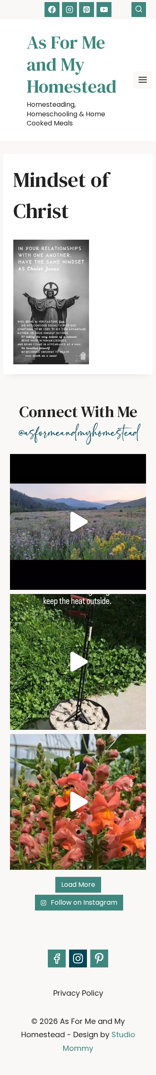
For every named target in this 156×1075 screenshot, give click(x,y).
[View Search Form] (138, 9)
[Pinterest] (86, 9)
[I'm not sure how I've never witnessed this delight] (78, 802)
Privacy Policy (78, 993)
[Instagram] (69, 9)
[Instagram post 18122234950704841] (78, 662)
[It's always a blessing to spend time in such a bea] (78, 522)
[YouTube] (104, 9)
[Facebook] (52, 9)
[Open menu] (142, 79)
